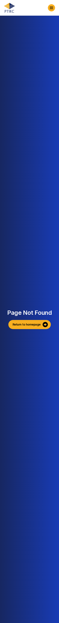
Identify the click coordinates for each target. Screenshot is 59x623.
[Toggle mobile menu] (51, 7)
